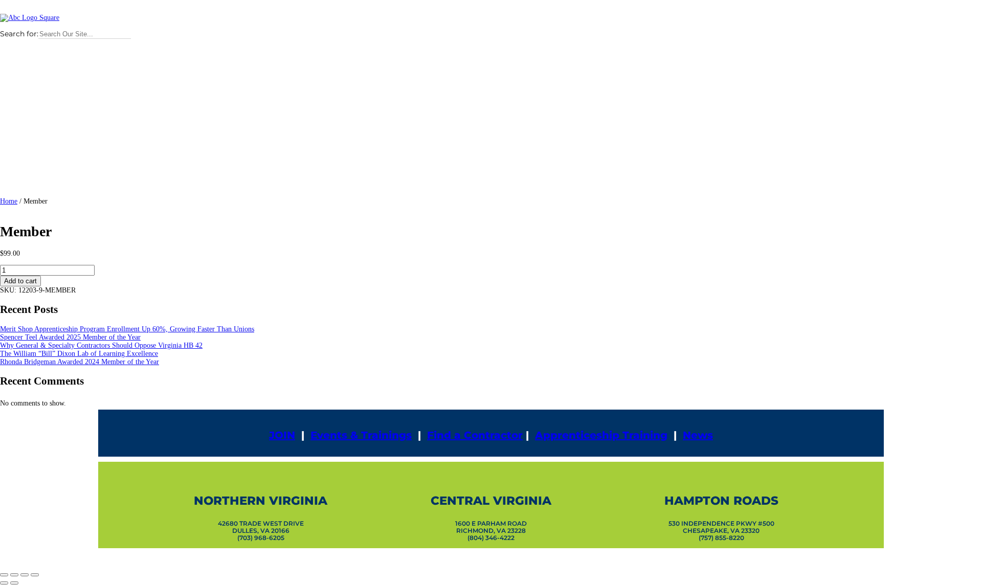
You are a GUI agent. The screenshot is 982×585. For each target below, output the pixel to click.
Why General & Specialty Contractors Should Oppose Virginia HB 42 (101, 345)
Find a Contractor (475, 435)
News (698, 435)
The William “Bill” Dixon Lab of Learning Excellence (79, 353)
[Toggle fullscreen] (14, 574)
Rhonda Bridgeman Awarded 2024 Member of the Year (79, 362)
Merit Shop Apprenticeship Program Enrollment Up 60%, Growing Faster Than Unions (127, 329)
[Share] (24, 574)
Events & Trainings (361, 435)
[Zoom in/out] (4, 574)
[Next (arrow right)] (14, 582)
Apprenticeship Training (601, 435)
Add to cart (20, 281)
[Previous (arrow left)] (4, 582)
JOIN (282, 435)
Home (8, 201)
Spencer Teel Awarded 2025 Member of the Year (70, 337)
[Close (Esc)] (35, 574)
